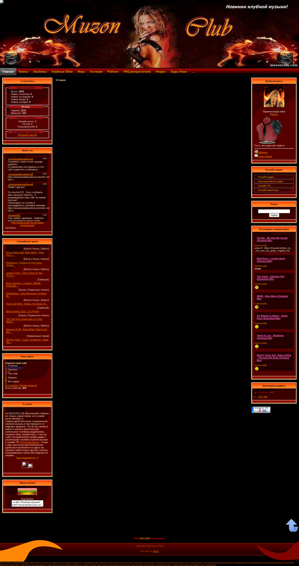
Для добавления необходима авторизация (27, 224)
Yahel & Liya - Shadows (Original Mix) (270, 336)
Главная (8, 71)
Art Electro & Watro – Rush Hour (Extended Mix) (272, 317)
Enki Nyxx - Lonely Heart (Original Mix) (271, 259)
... (193, 71)
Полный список (27, 135)
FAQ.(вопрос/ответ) (137, 71)
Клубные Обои (62, 71)
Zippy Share (179, 71)
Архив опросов (28, 385)
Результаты (11, 385)
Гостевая (96, 71)
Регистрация (265, 156)
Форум (160, 71)
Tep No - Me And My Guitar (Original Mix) (272, 239)
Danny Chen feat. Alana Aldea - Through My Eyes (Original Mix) (274, 358)
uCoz (156, 551)
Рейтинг (113, 71)
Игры (81, 71)
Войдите (263, 152)
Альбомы (40, 71)
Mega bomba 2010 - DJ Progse (22, 311)
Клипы (23, 71)
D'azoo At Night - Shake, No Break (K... (26, 303)
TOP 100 (262, 396)
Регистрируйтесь (29, 442)
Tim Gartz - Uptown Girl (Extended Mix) (270, 277)
